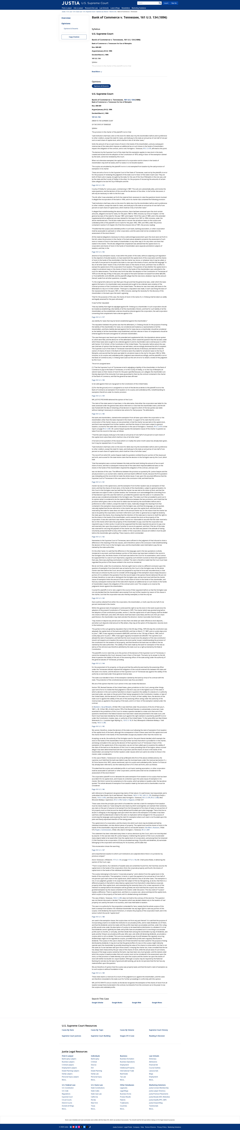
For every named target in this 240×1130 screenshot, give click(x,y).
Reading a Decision (157, 1036)
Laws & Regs (115, 8)
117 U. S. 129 (117, 860)
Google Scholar (97, 1003)
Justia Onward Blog (156, 1103)
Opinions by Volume (102, 11)
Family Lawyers (67, 1074)
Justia (63, 11)
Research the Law (91, 8)
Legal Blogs (124, 1091)
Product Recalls (125, 1097)
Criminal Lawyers (68, 1065)
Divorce (93, 1065)
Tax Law (123, 1077)
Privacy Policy (162, 1127)
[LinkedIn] (71, 1127)
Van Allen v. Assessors (152, 828)
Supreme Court (67, 1097)
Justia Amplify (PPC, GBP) (157, 1100)
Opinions (66, 23)
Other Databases (127, 1085)
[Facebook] (76, 1127)
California (94, 1097)
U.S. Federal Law (68, 1085)
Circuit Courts (67, 1100)
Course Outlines (154, 1068)
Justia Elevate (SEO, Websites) (159, 1097)
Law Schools (104, 8)
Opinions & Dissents (101, 86)
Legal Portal (128, 1127)
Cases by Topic (97, 1030)
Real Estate (124, 1074)
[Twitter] (87, 1127)
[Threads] (82, 1127)
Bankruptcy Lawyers (69, 1059)
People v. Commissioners (103, 830)
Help (142, 1127)
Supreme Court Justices (71, 1036)
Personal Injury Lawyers (70, 1077)
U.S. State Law (97, 1085)
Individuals (95, 1056)
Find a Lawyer (67, 8)
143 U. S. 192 (137, 795)
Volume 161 (112, 11)
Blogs (151, 1074)
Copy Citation (74, 37)
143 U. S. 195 (146, 795)
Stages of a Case (127, 1036)
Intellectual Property (127, 1068)
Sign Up (174, 3)
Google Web (136, 1003)
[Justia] (71, 3)
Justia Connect (118, 1127)
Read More (96, 72)
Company (136, 1127)
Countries (123, 1106)
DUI (92, 1068)
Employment (124, 1065)
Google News (157, 1003)
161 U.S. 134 (129, 99)
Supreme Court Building (100, 1036)
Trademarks (124, 1103)
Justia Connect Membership (159, 1088)
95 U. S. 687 (146, 830)
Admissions (153, 1062)
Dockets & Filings (68, 1106)
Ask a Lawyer (79, 8)
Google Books (117, 1003)
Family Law (95, 1074)
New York (94, 1103)
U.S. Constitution (68, 1088)
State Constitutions (98, 1088)
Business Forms (125, 1094)
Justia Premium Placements (158, 1094)
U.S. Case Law (77, 11)
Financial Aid (153, 1065)
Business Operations (127, 1062)
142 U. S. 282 (101, 723)
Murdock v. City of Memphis (103, 707)
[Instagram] (79, 1127)
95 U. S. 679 (147, 148)
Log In (166, 3)
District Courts (67, 1103)
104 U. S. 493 (117, 898)
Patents (122, 1100)
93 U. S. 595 (118, 800)
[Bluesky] (84, 1127)
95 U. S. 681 (107, 429)
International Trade (127, 1071)
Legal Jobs (123, 1088)
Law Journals (153, 1071)
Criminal (94, 1062)
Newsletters (126, 8)
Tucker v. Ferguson (128, 800)
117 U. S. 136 (132, 860)
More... (64, 1080)
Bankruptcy (95, 1059)
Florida (93, 1100)
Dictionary (152, 1059)
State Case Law (96, 1094)
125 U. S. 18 (127, 720)
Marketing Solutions (139, 8)
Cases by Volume (127, 1030)
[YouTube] (73, 1127)
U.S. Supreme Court (89, 11)
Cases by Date (68, 1030)
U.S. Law (69, 11)
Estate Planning (96, 1071)
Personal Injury (96, 1077)
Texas (93, 1106)
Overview (66, 18)
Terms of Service (150, 1127)
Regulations (66, 1094)
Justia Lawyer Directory (157, 1091)
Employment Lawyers (69, 1068)
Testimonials (153, 1106)
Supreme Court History (158, 1030)
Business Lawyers (68, 1062)
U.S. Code (65, 1091)
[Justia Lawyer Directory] (90, 1127)
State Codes (95, 1091)
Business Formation (127, 1059)
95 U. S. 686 (155, 798)
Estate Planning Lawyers (70, 1071)
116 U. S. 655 (101, 798)
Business (123, 1056)
